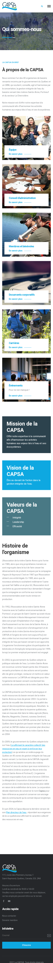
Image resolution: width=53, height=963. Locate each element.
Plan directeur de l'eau (16, 812)
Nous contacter (9, 915)
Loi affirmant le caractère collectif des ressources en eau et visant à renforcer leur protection (23, 749)
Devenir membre (10, 920)
